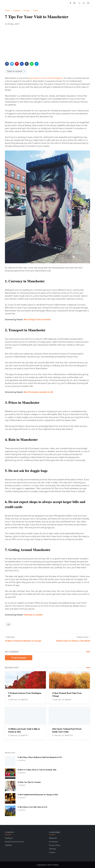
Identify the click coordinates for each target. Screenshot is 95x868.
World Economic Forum (14, 841)
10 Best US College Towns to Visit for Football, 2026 (36, 769)
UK (8, 624)
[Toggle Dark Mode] (79, 3)
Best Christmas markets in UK (38, 392)
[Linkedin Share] (22, 64)
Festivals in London (33, 614)
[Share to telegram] (37, 64)
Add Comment (20, 658)
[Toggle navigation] (88, 3)
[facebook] (70, 3)
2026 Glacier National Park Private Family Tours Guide (67, 730)
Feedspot (8, 838)
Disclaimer (53, 841)
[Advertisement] (47, 44)
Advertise (53, 838)
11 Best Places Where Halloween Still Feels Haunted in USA (39, 757)
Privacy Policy (54, 845)
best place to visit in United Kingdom (46, 78)
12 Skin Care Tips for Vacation (29, 782)
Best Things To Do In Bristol (37, 319)
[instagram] (74, 3)
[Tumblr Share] (27, 64)
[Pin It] (17, 64)
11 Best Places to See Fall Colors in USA (32, 807)
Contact (52, 852)
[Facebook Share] (7, 64)
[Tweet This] (12, 64)
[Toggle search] (84, 3)
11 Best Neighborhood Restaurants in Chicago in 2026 (37, 794)
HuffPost (8, 845)
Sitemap (52, 849)
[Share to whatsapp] (32, 64)
